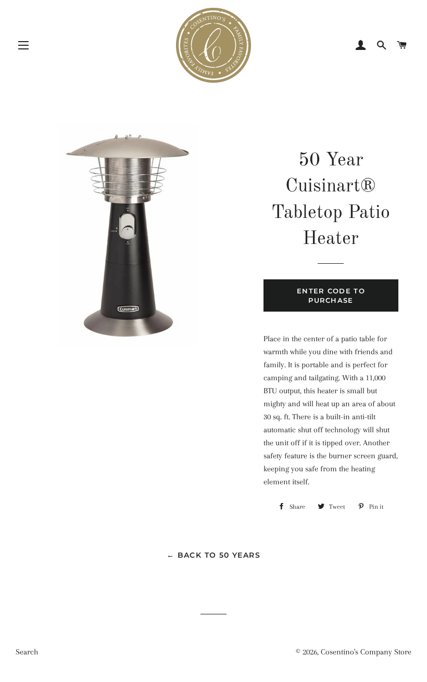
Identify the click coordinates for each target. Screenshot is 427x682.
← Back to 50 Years (213, 555)
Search (27, 652)
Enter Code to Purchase (331, 295)
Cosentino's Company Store (366, 652)
